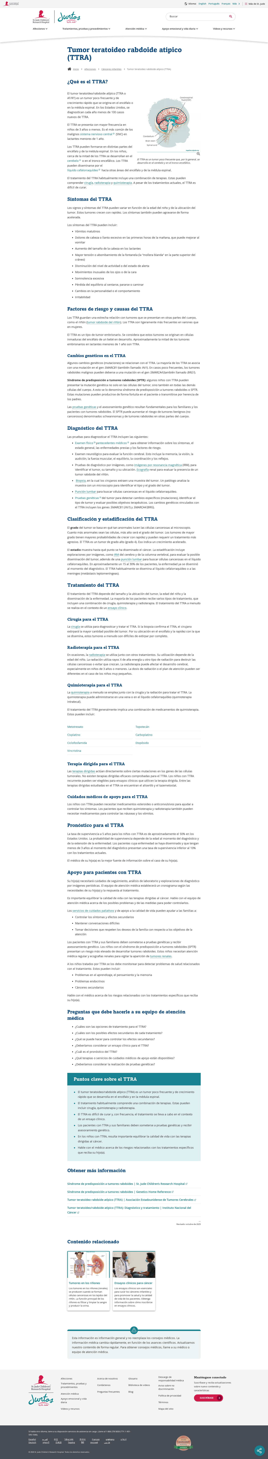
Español (32, 1439)
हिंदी (82, 1442)
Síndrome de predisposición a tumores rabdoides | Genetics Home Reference (120, 1192)
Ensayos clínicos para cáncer (133, 1283)
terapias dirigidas (83, 771)
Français (226, 3)
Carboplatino (144, 735)
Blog (130, 1391)
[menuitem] (208, 1397)
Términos (163, 1402)
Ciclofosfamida (77, 743)
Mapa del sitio (165, 1408)
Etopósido (142, 743)
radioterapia (102, 183)
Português (213, 3)
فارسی (107, 1442)
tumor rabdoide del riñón (103, 322)
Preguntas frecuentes (108, 1391)
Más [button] (234, 3)
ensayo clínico (117, 608)
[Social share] (259, 1450)
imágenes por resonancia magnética (158, 465)
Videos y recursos (222, 28)
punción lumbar (131, 559)
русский (94, 1442)
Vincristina (74, 751)
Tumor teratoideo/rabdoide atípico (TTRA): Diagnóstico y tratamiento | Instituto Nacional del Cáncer (129, 1210)
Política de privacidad (169, 1395)
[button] (198, 153)
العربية (45, 1439)
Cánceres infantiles (111, 69)
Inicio (76, 69)
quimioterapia (122, 183)
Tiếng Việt (68, 1439)
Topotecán (142, 727)
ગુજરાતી (45, 1442)
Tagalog (71, 1442)
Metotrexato (75, 727)
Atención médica (134, 28)
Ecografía (143, 469)
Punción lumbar (85, 491)
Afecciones (39, 28)
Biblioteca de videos (139, 1385)
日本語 (59, 1442)
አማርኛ (124, 1439)
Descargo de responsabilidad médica (171, 1378)
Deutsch (32, 1442)
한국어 (83, 1439)
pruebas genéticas (84, 407)
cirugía (88, 183)
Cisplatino (73, 735)
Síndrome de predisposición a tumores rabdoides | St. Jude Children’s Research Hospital (127, 1184)
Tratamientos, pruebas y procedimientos (85, 28)
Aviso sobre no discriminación (166, 1387)
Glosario (132, 1378)
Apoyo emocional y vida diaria (178, 28)
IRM (116, 554)
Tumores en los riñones (84, 1283)
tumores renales (161, 956)
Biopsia (81, 480)
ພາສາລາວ (110, 1439)
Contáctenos (103, 1385)
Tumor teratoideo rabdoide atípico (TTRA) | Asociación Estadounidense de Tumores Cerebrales (131, 1200)
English (202, 3)
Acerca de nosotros (107, 1378)
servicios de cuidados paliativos (93, 910)
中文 (56, 1439)
